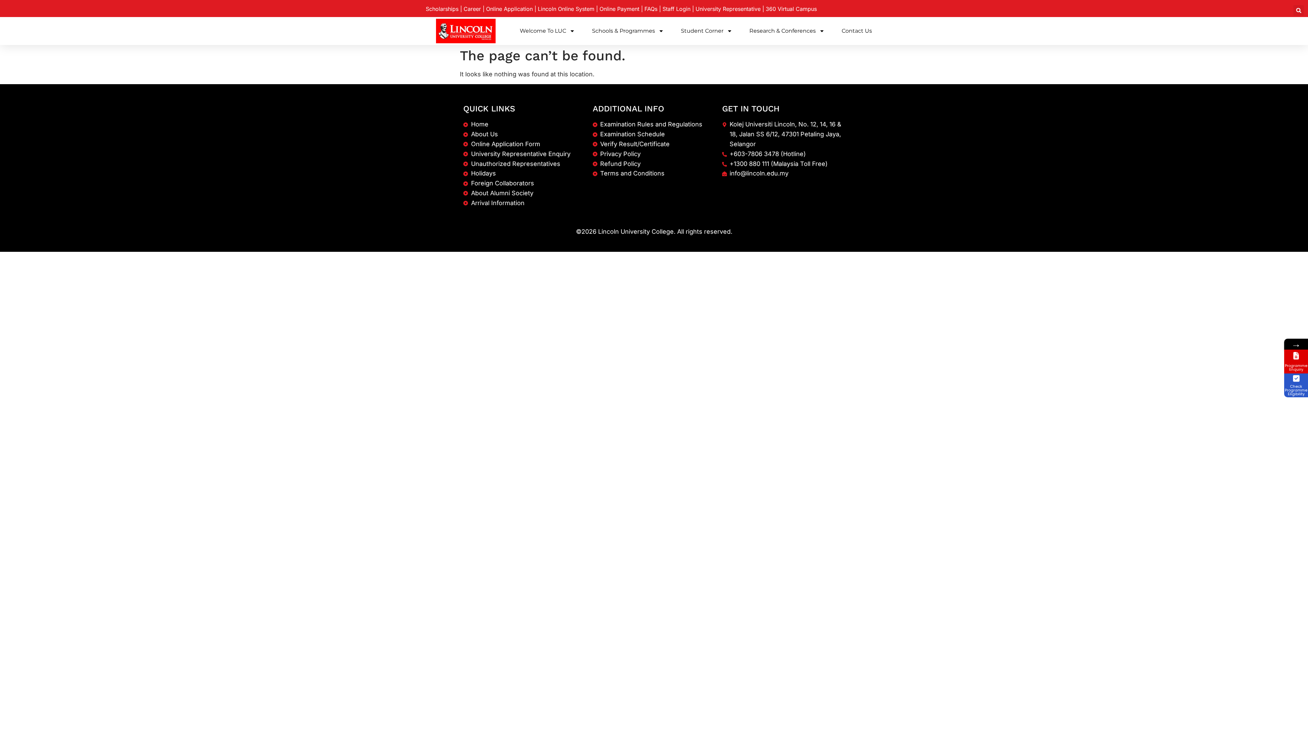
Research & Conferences (782, 31)
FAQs (650, 8)
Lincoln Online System (566, 8)
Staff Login (676, 8)
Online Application (509, 8)
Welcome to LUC (543, 31)
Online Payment (619, 8)
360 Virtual (791, 8)
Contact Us (857, 31)
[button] (1298, 10)
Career (472, 8)
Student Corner (702, 31)
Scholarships (442, 8)
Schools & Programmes (623, 31)
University (728, 8)
